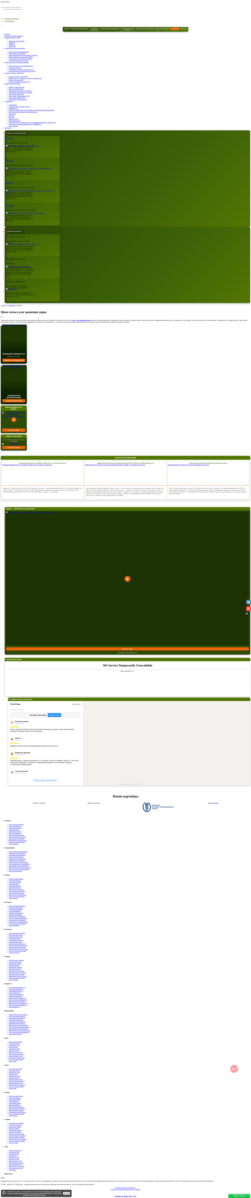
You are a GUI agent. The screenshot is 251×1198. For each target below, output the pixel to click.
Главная (66, 28)
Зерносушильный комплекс (79, 28)
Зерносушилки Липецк (16, 971)
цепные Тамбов (14, 1128)
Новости (11, 115)
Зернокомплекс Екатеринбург (19, 866)
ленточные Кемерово (16, 908)
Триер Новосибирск (15, 1034)
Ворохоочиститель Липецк (18, 976)
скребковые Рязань (15, 1103)
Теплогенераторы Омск (16, 1081)
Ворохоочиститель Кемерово (18, 922)
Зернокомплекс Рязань (16, 1110)
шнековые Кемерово (15, 915)
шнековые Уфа (14, 1159)
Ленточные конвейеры (16, 94)
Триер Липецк (13, 980)
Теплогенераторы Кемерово (18, 918)
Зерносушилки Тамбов (16, 1134)
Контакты (183, 28)
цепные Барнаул (14, 830)
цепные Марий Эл (15, 993)
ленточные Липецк (15, 962)
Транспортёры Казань (16, 879)
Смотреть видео (13, 430)
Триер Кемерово (14, 925)
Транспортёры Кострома (17, 933)
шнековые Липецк (15, 969)
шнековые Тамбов (15, 1132)
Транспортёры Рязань (16, 1096)
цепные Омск (13, 1074)
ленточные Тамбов (15, 1125)
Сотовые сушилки (15, 68)
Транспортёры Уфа (15, 1150)
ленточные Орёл (14, 1043)
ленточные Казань (15, 880)
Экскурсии (12, 114)
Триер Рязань (13, 1115)
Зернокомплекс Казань (16, 893)
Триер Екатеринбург (15, 871)
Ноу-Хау (11, 117)
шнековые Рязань (14, 1105)
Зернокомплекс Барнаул (17, 839)
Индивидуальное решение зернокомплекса (23, 112)
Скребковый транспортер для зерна (20, 92)
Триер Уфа (12, 1170)
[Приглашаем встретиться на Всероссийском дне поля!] (25, 213)
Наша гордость (14, 119)
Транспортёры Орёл (15, 1042)
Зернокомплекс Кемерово (17, 920)
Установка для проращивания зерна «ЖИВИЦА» (25, 124)
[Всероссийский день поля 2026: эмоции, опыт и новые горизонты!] (29, 168)
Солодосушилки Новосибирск (19, 1032)
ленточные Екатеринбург (17, 853)
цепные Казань (14, 884)
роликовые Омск (14, 1072)
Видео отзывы (13, 126)
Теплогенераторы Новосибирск (19, 1027)
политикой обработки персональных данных (42, 1194)
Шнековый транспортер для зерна (20, 91)
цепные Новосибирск (16, 1020)
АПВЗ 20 (12, 43)
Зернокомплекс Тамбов (16, 1137)
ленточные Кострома (16, 935)
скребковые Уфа (14, 1157)
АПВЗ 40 (12, 45)
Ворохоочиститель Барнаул (18, 840)
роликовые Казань (15, 882)
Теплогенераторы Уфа (16, 1163)
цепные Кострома (14, 938)
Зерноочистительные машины (127, 29)
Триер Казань (13, 898)
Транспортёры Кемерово (17, 906)
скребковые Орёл (14, 1049)
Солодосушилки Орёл (16, 1059)
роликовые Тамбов (15, 1127)
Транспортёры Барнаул (16, 824)
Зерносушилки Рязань (16, 1107)
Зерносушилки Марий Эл (17, 998)
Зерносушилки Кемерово (17, 916)
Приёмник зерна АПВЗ (12, 38)
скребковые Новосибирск (17, 1022)
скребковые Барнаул (15, 831)
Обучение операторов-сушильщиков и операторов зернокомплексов (31, 110)
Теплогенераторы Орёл (16, 1054)
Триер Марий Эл (14, 1007)
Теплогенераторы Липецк (17, 973)
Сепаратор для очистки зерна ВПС (20, 59)
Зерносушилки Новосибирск (18, 1025)
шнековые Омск (14, 1078)
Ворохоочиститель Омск (17, 1085)
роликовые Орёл (14, 1045)
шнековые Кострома (15, 942)
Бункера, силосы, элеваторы (144, 28)
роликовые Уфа (14, 1154)
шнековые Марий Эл (16, 996)
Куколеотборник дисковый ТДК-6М (21, 57)
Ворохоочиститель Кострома (18, 949)
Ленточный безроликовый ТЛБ (19, 96)
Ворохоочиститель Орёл (17, 1058)
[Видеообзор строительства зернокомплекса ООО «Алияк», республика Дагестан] (33, 192)
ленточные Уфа (14, 1152)
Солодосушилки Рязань (16, 1114)
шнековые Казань (14, 888)
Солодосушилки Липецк (17, 978)
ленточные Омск (14, 1071)
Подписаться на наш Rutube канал (127, 652)
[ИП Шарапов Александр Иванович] (18, 266)
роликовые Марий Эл (16, 991)
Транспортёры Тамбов (16, 1123)
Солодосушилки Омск (16, 1086)
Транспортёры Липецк (16, 960)
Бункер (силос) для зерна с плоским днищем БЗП (25, 78)
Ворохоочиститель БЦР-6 (17, 53)
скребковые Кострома (16, 940)
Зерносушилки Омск (16, 1079)
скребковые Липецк (15, 967)
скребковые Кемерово (16, 913)
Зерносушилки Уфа (15, 1161)
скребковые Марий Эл (16, 994)
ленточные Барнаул (15, 826)
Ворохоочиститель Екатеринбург (20, 867)
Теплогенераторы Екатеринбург (19, 864)
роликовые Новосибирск (17, 1018)
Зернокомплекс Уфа (15, 1164)
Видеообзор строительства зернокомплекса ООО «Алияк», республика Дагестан (125, 463)
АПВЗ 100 (12, 46)
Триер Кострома (14, 952)
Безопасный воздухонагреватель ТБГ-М (22, 71)
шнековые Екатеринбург (17, 860)
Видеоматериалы (14, 121)
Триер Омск (13, 1088)
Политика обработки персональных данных (125, 1189)
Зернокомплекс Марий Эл (17, 1002)
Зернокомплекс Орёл (16, 1056)
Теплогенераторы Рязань (17, 1108)
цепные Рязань (13, 1101)
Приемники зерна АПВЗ (94, 29)
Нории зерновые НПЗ (16, 89)
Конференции (13, 108)
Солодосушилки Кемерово (17, 924)
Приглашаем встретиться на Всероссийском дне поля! (208, 463)
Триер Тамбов (13, 1143)
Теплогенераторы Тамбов (17, 1136)
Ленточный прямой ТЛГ (17, 98)
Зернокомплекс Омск (16, 1083)
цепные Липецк (14, 965)
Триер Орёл (12, 1061)
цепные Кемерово (15, 911)
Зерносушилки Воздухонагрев (110, 28)
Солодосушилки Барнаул (17, 842)
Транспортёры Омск (15, 1069)
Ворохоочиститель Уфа (16, 1166)
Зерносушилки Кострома (17, 944)
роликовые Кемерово (16, 909)
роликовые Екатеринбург (17, 855)
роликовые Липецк (15, 964)
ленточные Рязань (15, 1098)
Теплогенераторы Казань (17, 891)
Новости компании (125, 458)
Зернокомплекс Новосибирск (18, 1029)
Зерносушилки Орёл (15, 1052)
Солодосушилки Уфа (16, 1168)
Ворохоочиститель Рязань (17, 1112)
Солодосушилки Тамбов (17, 1141)
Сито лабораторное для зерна (18, 60)
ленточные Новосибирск (17, 1016)
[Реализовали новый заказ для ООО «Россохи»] (22, 146)
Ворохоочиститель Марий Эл (18, 1003)
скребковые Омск (14, 1076)
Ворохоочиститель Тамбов (17, 1139)
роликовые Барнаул (15, 828)
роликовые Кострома (16, 937)
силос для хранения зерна (81, 320)
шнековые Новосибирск (17, 1023)
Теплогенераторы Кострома (18, 945)
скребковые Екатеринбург (17, 859)
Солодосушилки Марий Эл (18, 1005)
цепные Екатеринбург (16, 857)
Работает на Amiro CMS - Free (125, 1196)
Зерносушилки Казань (16, 889)
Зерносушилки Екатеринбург (18, 862)
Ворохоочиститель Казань (17, 895)
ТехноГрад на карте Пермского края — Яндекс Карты (129, 784)
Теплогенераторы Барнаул (17, 837)
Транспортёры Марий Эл (17, 987)
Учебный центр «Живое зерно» (19, 106)
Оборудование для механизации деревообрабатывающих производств (32, 122)
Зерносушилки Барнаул (16, 835)
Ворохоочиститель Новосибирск (19, 1030)
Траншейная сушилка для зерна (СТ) (21, 69)
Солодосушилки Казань (17, 896)
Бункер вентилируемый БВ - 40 (19, 82)
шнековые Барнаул (15, 833)
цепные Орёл (13, 1047)
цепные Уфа (13, 1156)
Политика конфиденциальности (125, 1188)
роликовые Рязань (15, 1100)
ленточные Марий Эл (16, 989)
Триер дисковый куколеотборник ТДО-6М (23, 55)
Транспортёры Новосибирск (18, 1014)
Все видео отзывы (14, 447)
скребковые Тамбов (15, 1130)
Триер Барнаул (13, 844)
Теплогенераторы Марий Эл (18, 1000)
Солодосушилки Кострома (17, 951)
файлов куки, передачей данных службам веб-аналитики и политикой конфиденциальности (34, 1192)
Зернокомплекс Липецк (16, 974)
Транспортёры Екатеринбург (18, 852)
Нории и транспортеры (162, 28)
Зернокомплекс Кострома (17, 947)
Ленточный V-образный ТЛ (18, 99)
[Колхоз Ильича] (12, 289)
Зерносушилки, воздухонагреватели (17, 62)
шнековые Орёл (14, 1051)
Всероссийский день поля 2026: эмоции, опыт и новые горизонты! (42, 463)
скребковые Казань (15, 886)
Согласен (66, 1193)
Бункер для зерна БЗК (16, 80)
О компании (175, 28)
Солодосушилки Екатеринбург (19, 869)
